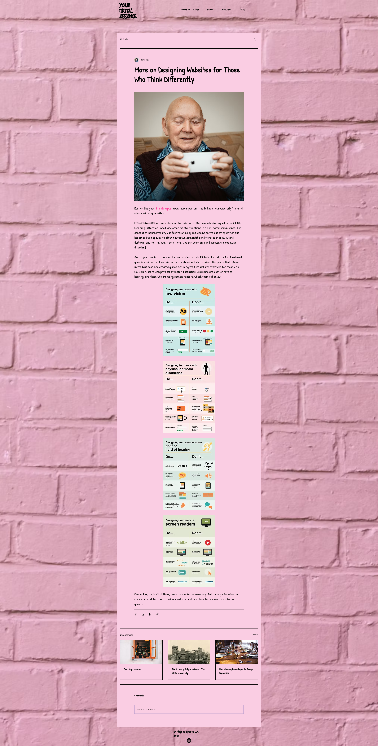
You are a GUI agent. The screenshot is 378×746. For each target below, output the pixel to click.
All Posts (124, 39)
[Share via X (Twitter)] (143, 614)
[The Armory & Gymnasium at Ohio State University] (189, 652)
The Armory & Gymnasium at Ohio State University (188, 671)
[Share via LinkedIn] (150, 614)
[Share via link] (157, 614)
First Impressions (132, 669)
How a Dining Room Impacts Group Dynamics (236, 671)
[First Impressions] (141, 652)
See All (255, 634)
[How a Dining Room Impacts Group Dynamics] (237, 652)
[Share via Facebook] (135, 614)
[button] (254, 39)
